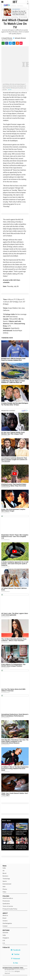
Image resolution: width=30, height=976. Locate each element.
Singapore (6, 938)
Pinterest (16, 958)
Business (5, 876)
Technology (6, 878)
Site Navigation (7, 923)
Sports (5, 881)
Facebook (16, 950)
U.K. (4, 940)
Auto (4, 886)
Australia (5, 932)
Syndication (6, 903)
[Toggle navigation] (2, 2)
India (4, 868)
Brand (4, 918)
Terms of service (8, 906)
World (4, 873)
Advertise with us (8, 898)
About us (5, 915)
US (3, 870)
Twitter (16, 954)
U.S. (4, 943)
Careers (5, 920)
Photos (5, 889)
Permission (6, 901)
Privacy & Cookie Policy (10, 909)
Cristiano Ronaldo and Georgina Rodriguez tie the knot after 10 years (14, 404)
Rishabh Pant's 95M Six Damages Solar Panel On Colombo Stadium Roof (13, 359)
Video (4, 892)
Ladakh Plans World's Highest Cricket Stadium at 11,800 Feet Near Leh (13, 381)
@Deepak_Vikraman (20, 38)
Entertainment (7, 884)
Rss (16, 963)
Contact (5, 926)
